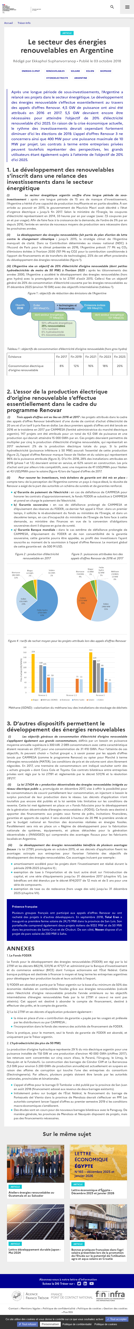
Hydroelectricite (57, 77)
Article (67, 32)
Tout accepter (118, 1319)
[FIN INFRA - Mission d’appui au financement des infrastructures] (110, 1295)
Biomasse (105, 70)
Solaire (75, 70)
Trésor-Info (24, 23)
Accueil (8, 23)
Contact (13, 1308)
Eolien (90, 70)
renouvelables (55, 70)
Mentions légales (30, 1308)
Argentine (80, 77)
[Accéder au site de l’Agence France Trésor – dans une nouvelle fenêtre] (30, 1295)
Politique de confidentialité (59, 1308)
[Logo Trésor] (53, 10)
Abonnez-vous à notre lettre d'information (68, 1279)
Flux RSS (68, 1312)
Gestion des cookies (115, 1308)
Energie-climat (31, 70)
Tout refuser (28, 1324)
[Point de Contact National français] (72, 1295)
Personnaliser (50, 1324)
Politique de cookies (89, 1308)
